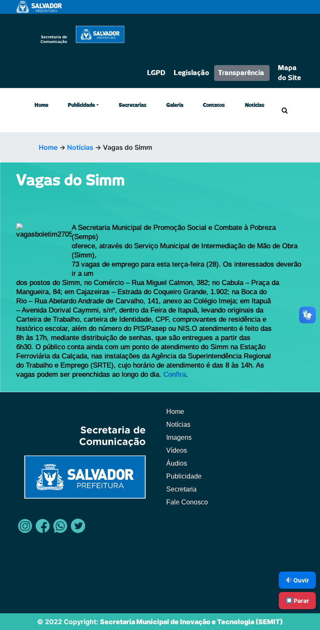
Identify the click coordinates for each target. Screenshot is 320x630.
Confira (174, 374)
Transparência (241, 73)
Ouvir (300, 580)
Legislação (191, 73)
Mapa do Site (289, 73)
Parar (300, 600)
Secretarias (133, 105)
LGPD (156, 73)
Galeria (174, 105)
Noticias (255, 105)
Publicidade (81, 105)
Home (41, 105)
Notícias (80, 147)
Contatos (214, 105)
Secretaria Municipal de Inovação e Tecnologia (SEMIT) (191, 621)
